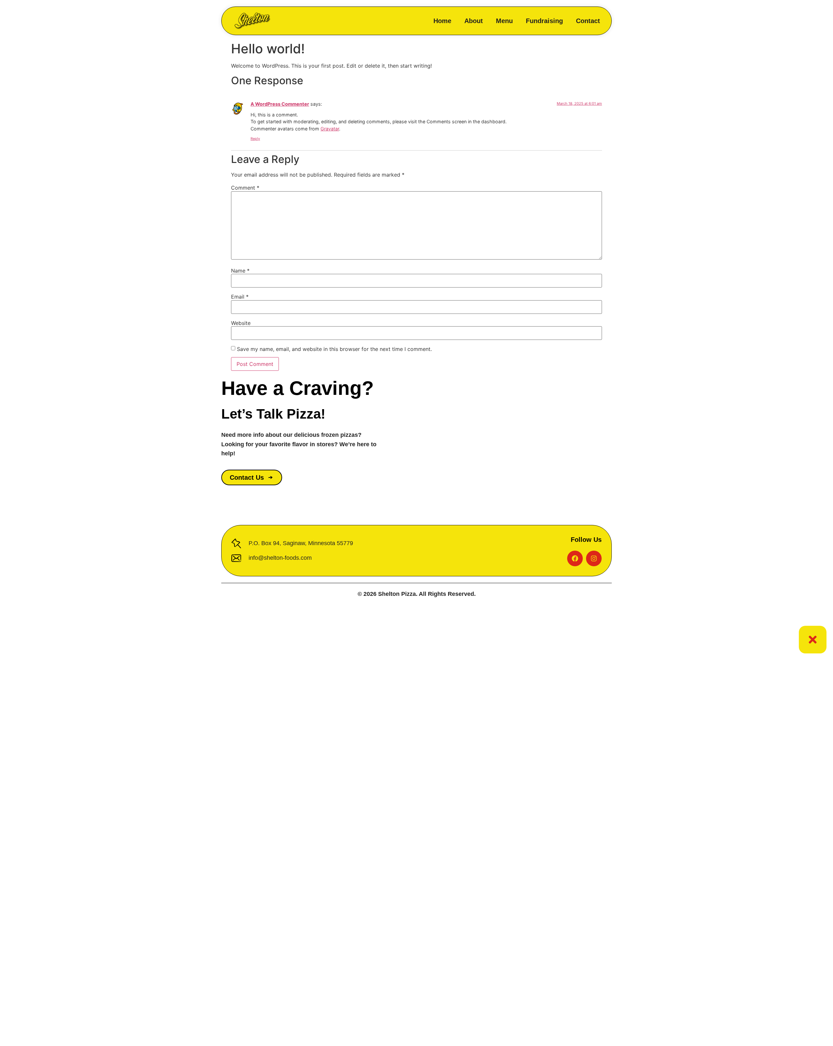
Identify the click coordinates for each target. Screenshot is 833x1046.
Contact (588, 20)
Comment (245, 187)
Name (240, 270)
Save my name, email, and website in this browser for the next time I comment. (334, 349)
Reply (255, 138)
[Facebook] (575, 558)
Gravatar (330, 128)
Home (442, 20)
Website (241, 323)
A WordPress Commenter (280, 104)
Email (240, 296)
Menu (504, 20)
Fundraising (544, 20)
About (473, 20)
